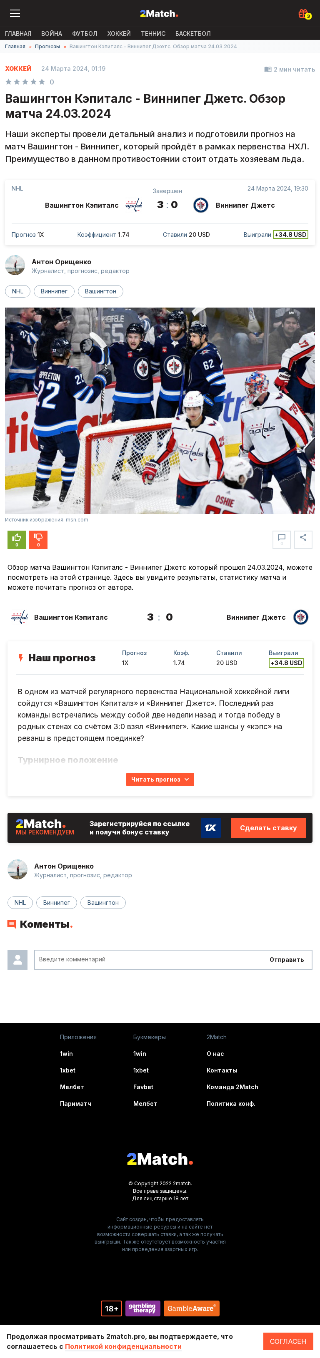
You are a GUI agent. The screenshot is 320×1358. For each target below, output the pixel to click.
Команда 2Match (232, 1086)
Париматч (75, 1103)
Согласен (288, 1341)
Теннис (153, 33)
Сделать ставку (268, 828)
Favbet (143, 1086)
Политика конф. (231, 1103)
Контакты (222, 1070)
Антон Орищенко (61, 262)
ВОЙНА (51, 33)
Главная (18, 33)
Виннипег (54, 291)
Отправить (287, 959)
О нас (215, 1053)
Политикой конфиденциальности (123, 1346)
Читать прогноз (155, 779)
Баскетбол (193, 33)
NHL (17, 291)
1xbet (67, 1070)
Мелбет (72, 1086)
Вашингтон (100, 291)
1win (66, 1053)
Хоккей (119, 33)
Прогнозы (47, 46)
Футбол (85, 33)
